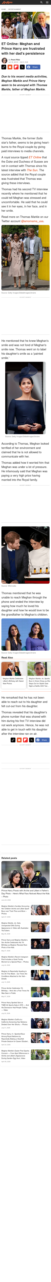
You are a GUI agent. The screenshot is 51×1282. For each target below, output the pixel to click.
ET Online (35, 157)
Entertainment (14, 9)
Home (3, 9)
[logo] (7, 2)
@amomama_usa (32, 221)
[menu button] (47, 2)
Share (35, 67)
